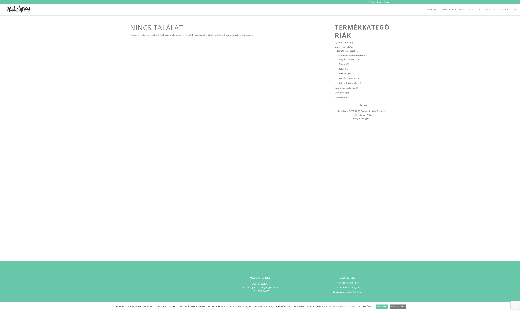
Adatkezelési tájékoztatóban (342, 306)
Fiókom (372, 2)
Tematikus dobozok (346, 50)
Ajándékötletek (342, 42)
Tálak (341, 68)
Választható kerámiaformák (350, 55)
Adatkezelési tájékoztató (348, 282)
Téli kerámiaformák (348, 83)
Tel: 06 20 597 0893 (362, 114)
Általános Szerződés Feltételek (348, 292)
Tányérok (343, 73)
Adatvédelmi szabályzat (347, 287)
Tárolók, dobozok (347, 78)
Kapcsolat (490, 10)
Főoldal (432, 10)
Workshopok (341, 97)
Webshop (474, 10)
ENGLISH (505, 10)
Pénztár (387, 2)
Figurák (342, 64)
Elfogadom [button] (381, 306)
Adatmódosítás (347, 277)
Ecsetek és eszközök (345, 88)
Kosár (379, 2)
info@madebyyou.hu (362, 118)
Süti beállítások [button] (365, 306)
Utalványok (340, 92)
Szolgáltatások (451, 10)
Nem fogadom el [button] (398, 306)
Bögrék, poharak (346, 59)
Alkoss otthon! (342, 47)
